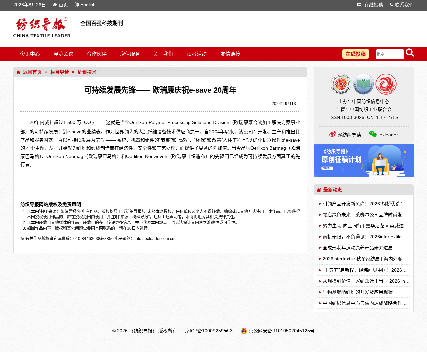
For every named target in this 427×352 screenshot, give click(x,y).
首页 (63, 4)
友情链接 (230, 54)
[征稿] (364, 175)
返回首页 (32, 72)
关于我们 (163, 54)
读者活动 (197, 54)
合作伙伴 (97, 54)
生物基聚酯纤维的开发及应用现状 (358, 292)
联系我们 (404, 4)
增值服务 (130, 54)
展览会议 (63, 54)
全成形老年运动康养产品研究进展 (358, 247)
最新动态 (332, 189)
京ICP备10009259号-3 (209, 330)
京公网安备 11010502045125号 (282, 330)
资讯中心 (30, 54)
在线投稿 (373, 4)
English (88, 4)
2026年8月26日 (29, 4)
